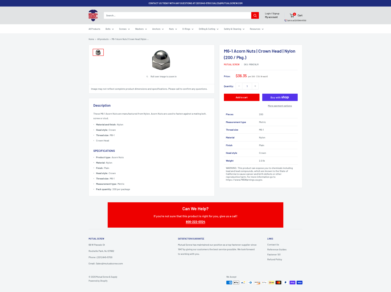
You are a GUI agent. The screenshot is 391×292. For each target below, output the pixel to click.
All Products (94, 28)
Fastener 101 (274, 254)
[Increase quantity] (255, 86)
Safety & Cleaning (232, 28)
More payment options (280, 105)
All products (103, 39)
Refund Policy (274, 259)
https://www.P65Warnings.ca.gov (244, 179)
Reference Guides (277, 249)
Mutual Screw (231, 64)
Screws (122, 28)
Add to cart (242, 97)
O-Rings (186, 28)
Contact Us (273, 244)
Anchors (156, 28)
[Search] (255, 15)
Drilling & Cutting (207, 28)
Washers (139, 28)
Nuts (171, 28)
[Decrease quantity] (239, 86)
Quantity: (229, 86)
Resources (255, 28)
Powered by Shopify (98, 280)
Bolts (108, 28)
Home (91, 39)
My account (271, 16)
